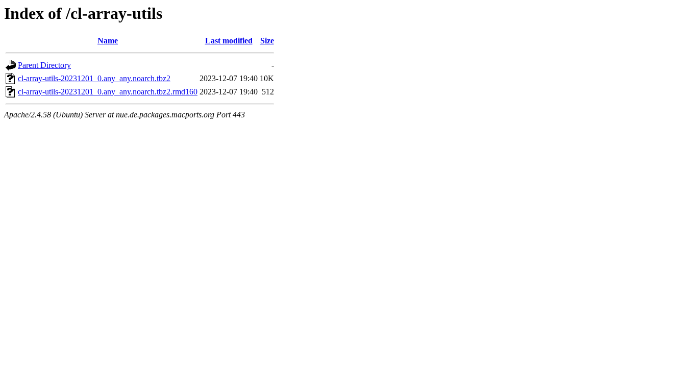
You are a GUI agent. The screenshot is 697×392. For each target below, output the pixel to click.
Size (267, 40)
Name (107, 40)
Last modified (229, 40)
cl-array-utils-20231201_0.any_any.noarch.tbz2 (94, 78)
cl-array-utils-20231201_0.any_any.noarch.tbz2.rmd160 (107, 91)
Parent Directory (44, 65)
